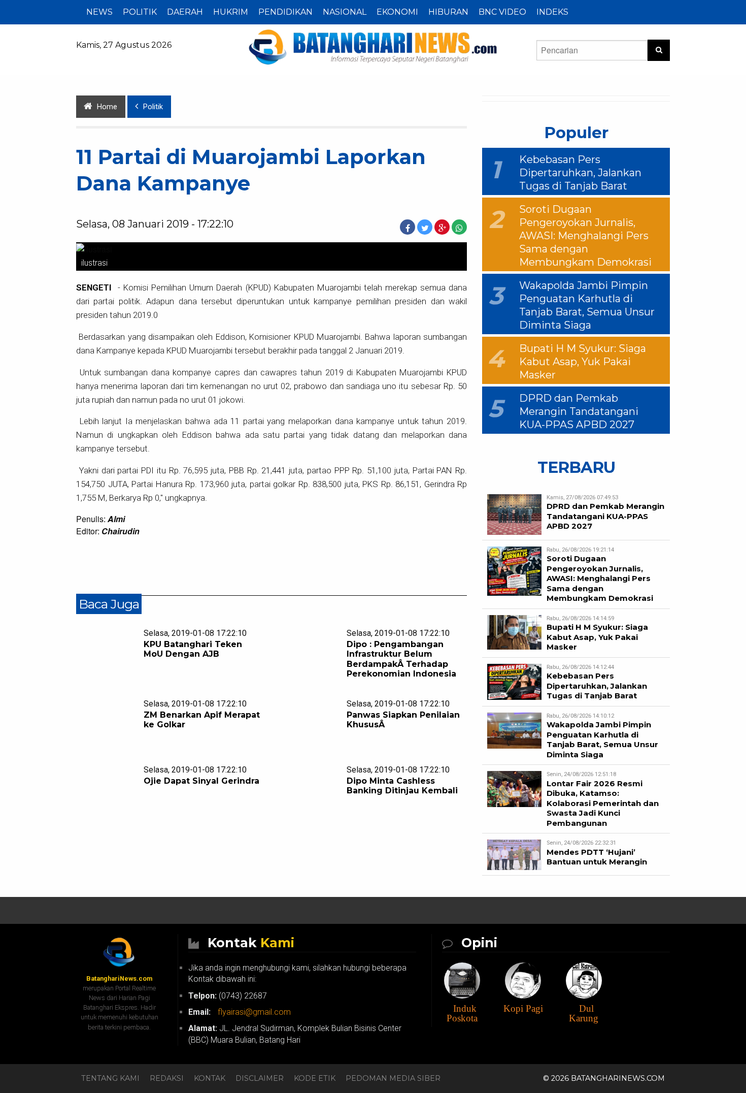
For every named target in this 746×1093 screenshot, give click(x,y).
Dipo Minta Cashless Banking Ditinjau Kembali (402, 785)
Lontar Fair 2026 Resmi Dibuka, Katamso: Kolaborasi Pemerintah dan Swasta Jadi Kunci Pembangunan (603, 803)
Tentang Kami (110, 1078)
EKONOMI (397, 12)
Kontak (209, 1078)
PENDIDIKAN (285, 12)
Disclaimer (259, 1078)
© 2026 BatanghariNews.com (604, 1078)
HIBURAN (448, 12)
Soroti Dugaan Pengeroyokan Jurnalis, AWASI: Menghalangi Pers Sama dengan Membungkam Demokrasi (585, 235)
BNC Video (502, 12)
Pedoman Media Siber (393, 1078)
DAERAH (185, 12)
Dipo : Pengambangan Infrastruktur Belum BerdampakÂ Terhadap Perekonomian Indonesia (401, 659)
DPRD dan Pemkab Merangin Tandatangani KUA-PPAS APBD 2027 (578, 411)
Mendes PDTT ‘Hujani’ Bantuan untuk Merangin (597, 857)
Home (107, 107)
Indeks (552, 12)
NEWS (99, 12)
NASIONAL (344, 12)
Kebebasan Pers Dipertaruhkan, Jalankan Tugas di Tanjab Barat (580, 172)
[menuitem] (99, 12)
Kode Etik (314, 1078)
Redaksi (167, 1078)
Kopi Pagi (523, 1008)
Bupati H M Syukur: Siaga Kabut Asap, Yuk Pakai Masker (582, 361)
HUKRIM (230, 12)
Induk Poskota (462, 1013)
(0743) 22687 (227, 996)
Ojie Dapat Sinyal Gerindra (201, 781)
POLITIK (140, 12)
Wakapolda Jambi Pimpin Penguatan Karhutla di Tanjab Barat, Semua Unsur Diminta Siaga (602, 739)
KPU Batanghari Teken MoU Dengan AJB (193, 649)
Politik (153, 107)
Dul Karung (583, 1013)
